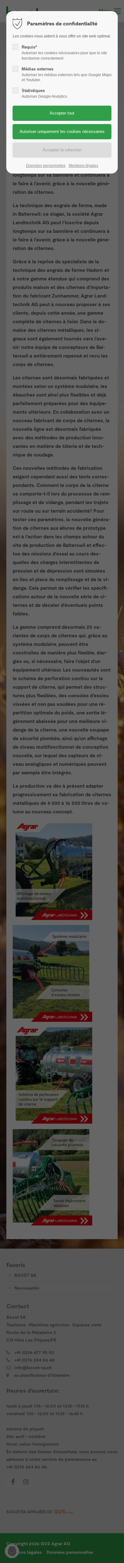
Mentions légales (83, 165)
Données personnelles (45, 165)
